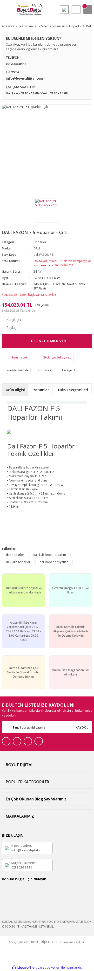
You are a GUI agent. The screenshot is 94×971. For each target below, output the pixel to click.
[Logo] (29, 9)
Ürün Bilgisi (15, 389)
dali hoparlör (15, 555)
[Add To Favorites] (15, 370)
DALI (37, 248)
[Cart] (87, 9)
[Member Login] (76, 9)
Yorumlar (41, 389)
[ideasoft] (21, 967)
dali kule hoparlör (18, 562)
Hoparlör (40, 242)
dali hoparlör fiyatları (54, 562)
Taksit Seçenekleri (72, 389)
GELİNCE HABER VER (48, 340)
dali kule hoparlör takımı (50, 555)
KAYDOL (81, 727)
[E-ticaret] (46, 967)
